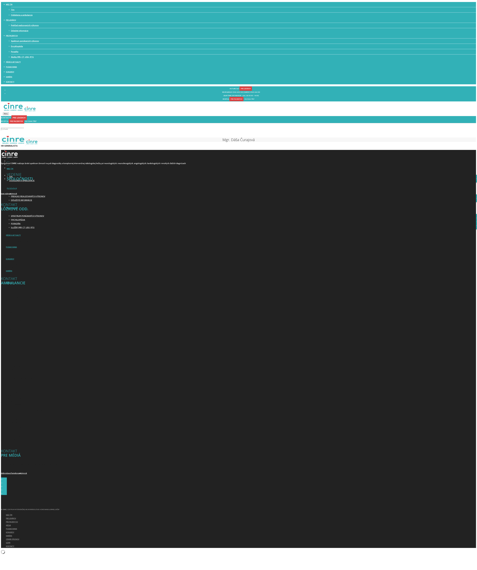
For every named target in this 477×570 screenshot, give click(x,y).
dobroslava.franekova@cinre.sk (14, 473)
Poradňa (14, 51)
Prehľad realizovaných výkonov (25, 25)
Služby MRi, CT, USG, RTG (22, 57)
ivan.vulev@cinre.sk (9, 193)
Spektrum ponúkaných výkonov (25, 41)
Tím (12, 10)
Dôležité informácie (19, 31)
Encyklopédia (17, 46)
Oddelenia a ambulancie (22, 15)
